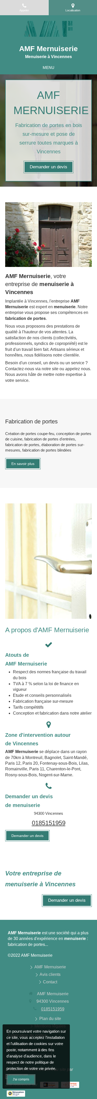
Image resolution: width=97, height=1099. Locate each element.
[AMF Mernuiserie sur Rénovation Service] (16, 1093)
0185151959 (48, 822)
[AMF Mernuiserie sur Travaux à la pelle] (70, 1085)
